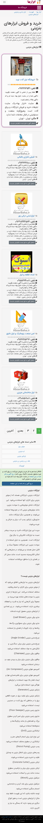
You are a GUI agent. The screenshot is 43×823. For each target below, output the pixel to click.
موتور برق (21, 446)
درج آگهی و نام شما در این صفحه (21, 483)
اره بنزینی (21, 451)
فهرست (31, 12)
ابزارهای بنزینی (34, 14)
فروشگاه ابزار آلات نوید (25, 80)
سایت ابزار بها (7, 817)
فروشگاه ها (22, 7)
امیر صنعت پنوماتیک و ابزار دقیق (20, 333)
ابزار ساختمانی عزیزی (25, 392)
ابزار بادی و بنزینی (20, 12)
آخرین (10, 431)
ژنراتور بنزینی (21, 456)
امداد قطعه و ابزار (27, 275)
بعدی (20, 431)
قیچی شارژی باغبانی (25, 157)
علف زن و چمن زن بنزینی (21, 461)
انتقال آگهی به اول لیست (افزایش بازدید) (23, 123)
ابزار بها (39, 12)
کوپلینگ (21, 466)
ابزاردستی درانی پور (26, 216)
